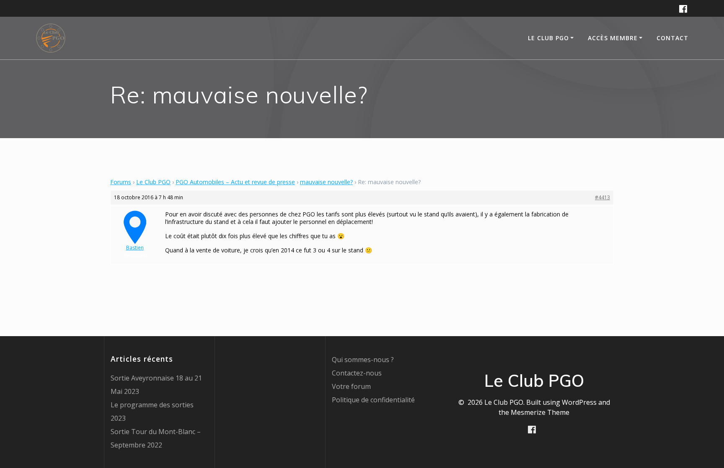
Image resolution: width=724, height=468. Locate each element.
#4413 (602, 197)
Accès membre (613, 38)
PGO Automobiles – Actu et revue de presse (235, 182)
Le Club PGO (153, 182)
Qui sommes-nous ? (363, 359)
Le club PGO (548, 38)
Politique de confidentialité (373, 399)
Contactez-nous (357, 373)
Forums (120, 182)
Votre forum (351, 386)
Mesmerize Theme (540, 412)
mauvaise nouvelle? (326, 182)
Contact (672, 38)
